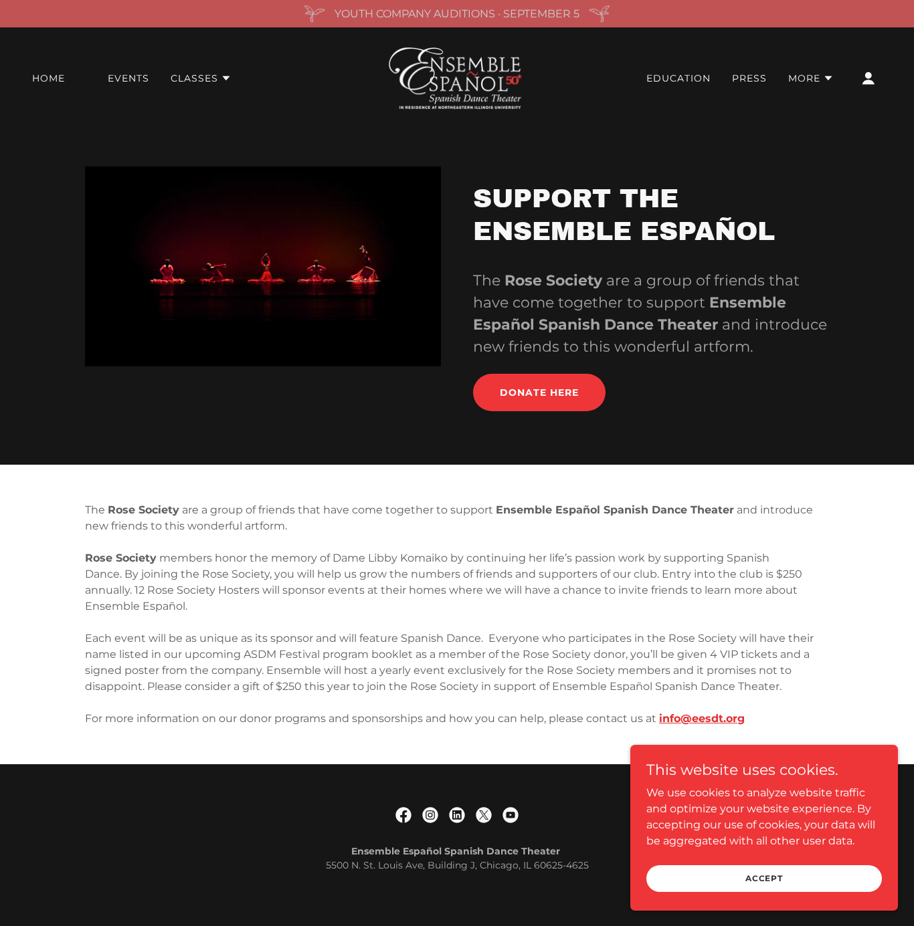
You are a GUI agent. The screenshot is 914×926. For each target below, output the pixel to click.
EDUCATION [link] (678, 78)
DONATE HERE (539, 392)
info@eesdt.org (702, 718)
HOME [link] (48, 78)
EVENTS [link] (128, 78)
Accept (764, 878)
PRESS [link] (749, 78)
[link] (456, 77)
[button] (201, 78)
